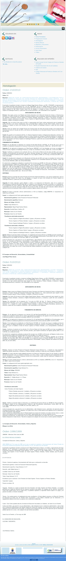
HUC (37, 69)
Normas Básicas (40, 42)
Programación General (41, 38)
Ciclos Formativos (40, 36)
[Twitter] (6, 39)
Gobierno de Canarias (41, 67)
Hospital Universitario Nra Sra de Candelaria (47, 65)
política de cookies (24, 558)
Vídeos (37, 52)
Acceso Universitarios (41, 48)
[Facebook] (10, 39)
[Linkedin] (13, 39)
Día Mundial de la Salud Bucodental (13, 62)
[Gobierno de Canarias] (12, 553)
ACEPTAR (34, 559)
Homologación (39, 40)
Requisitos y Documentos (42, 44)
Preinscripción (39, 46)
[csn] (54, 553)
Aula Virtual (39, 50)
